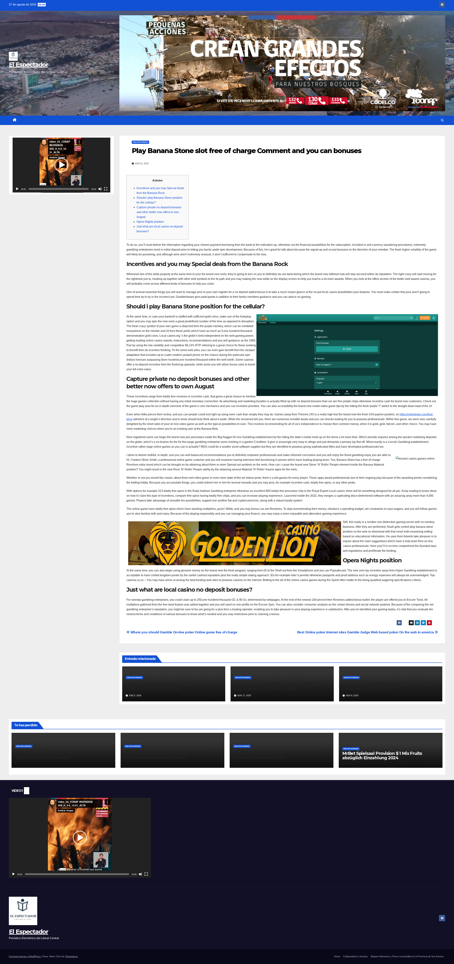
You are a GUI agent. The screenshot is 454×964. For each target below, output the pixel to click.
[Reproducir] (17, 189)
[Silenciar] (100, 189)
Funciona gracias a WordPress (25, 956)
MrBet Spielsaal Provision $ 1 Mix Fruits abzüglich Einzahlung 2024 (382, 755)
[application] (61, 165)
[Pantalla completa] (105, 189)
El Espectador (28, 64)
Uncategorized (140, 142)
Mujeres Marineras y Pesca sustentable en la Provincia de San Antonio (407, 956)
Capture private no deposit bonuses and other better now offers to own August (159, 212)
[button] (442, 120)
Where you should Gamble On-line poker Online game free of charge (183, 632)
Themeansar (71, 956)
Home (337, 956)
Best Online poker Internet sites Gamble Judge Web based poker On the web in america (366, 632)
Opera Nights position (150, 221)
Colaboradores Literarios (355, 956)
